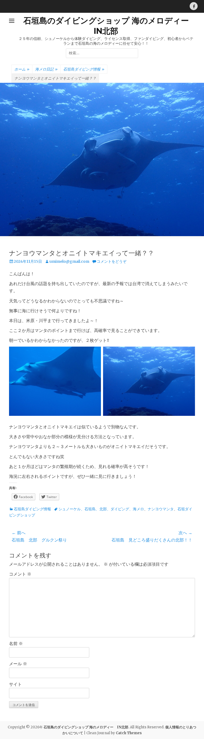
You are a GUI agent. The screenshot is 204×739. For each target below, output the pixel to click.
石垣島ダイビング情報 (83, 69)
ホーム (21, 69)
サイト (15, 684)
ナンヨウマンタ (161, 509)
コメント (20, 574)
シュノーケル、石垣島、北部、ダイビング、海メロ (101, 509)
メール (18, 663)
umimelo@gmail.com (69, 261)
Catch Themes (129, 733)
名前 (16, 643)
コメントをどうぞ (111, 261)
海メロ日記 (46, 69)
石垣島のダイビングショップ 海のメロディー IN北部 (86, 727)
